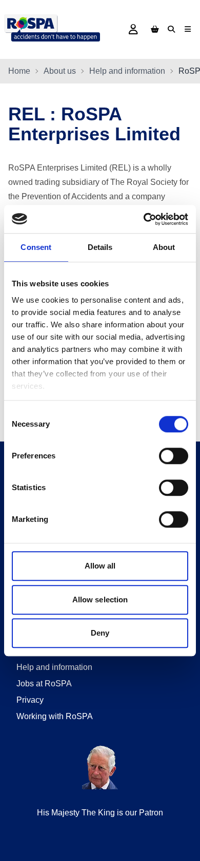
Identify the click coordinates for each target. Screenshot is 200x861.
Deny (100, 632)
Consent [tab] (36, 247)
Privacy (30, 700)
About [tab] (164, 247)
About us (60, 71)
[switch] (173, 456)
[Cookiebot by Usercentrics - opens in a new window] (143, 219)
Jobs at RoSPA (44, 683)
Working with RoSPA (54, 716)
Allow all (100, 565)
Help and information (127, 71)
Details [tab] (100, 247)
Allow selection (100, 599)
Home (19, 71)
